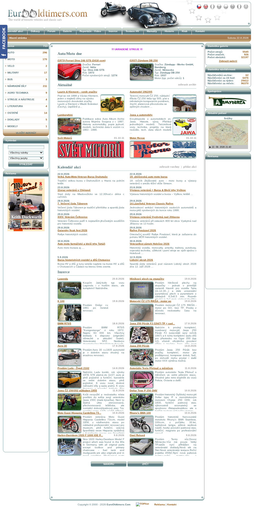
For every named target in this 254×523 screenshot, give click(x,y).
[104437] (142, 387)
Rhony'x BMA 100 (140, 412)
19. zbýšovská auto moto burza (148, 176)
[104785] (142, 320)
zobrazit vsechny (169, 166)
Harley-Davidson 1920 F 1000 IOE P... (80, 435)
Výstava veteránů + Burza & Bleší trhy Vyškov (158, 190)
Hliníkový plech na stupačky (147, 278)
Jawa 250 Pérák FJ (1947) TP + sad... (152, 323)
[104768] (142, 454)
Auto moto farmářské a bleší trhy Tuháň (81, 243)
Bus (27, 79)
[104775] (142, 410)
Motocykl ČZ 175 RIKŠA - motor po (150, 301)
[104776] (69, 410)
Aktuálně (65, 85)
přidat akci (189, 166)
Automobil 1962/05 (141, 91)
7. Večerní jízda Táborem (73, 203)
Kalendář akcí (69, 167)
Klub (184, 31)
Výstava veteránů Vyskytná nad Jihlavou (155, 217)
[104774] (69, 432)
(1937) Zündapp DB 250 (144, 60)
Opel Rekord (137, 435)
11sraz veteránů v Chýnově (74, 190)
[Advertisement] (127, 479)
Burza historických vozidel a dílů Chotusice (84, 260)
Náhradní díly (27, 86)
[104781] (142, 343)
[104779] (69, 365)
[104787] (69, 298)
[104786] (142, 298)
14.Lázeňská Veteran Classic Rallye (151, 203)
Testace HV (132, 31)
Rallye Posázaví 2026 (143, 230)
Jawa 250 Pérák (139, 345)
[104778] (69, 387)
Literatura (27, 106)
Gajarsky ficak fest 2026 (72, 230)
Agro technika (27, 92)
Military (27, 72)
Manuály (152, 31)
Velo (27, 66)
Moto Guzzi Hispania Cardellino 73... (79, 412)
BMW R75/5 (64, 323)
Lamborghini (65, 114)
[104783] (69, 343)
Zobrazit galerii (228, 61)
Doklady (27, 119)
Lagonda (63, 278)
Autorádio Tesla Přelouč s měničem (151, 368)
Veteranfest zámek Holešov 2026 (149, 243)
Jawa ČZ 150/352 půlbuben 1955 (77, 390)
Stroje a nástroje (27, 99)
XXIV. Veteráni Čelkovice (73, 217)
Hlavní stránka (18, 38)
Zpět (145, 464)
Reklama (159, 504)
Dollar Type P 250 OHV (143, 390)
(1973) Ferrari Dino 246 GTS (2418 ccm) (81, 60)
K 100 (61, 301)
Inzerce (64, 272)
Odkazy (35, 31)
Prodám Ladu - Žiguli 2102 (73, 368)
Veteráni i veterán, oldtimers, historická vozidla (46, 13)
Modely (27, 126)
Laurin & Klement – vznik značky (77, 91)
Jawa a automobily (141, 114)
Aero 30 (62, 345)
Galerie (67, 31)
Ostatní (27, 113)
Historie (169, 31)
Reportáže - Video (90, 31)
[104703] (142, 365)
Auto (27, 52)
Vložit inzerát (26, 133)
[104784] (69, 320)
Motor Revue (137, 138)
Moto (27, 59)
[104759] (69, 454)
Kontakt (200, 31)
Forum (51, 31)
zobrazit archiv (187, 84)
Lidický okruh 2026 (141, 260)
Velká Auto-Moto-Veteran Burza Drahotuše (83, 176)
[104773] (142, 432)
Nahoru (108, 464)
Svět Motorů (65, 138)
